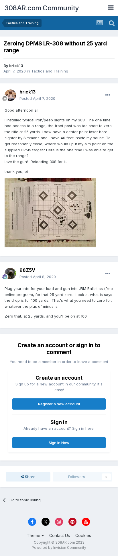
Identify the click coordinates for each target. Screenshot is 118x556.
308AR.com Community (41, 8)
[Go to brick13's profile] (10, 95)
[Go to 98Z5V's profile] (10, 273)
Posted (37, 98)
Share (30, 476)
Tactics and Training (49, 71)
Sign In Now (59, 442)
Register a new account (59, 404)
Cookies (83, 535)
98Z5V (27, 270)
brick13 (16, 65)
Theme (34, 535)
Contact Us (59, 535)
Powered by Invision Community (59, 547)
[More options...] (107, 95)
